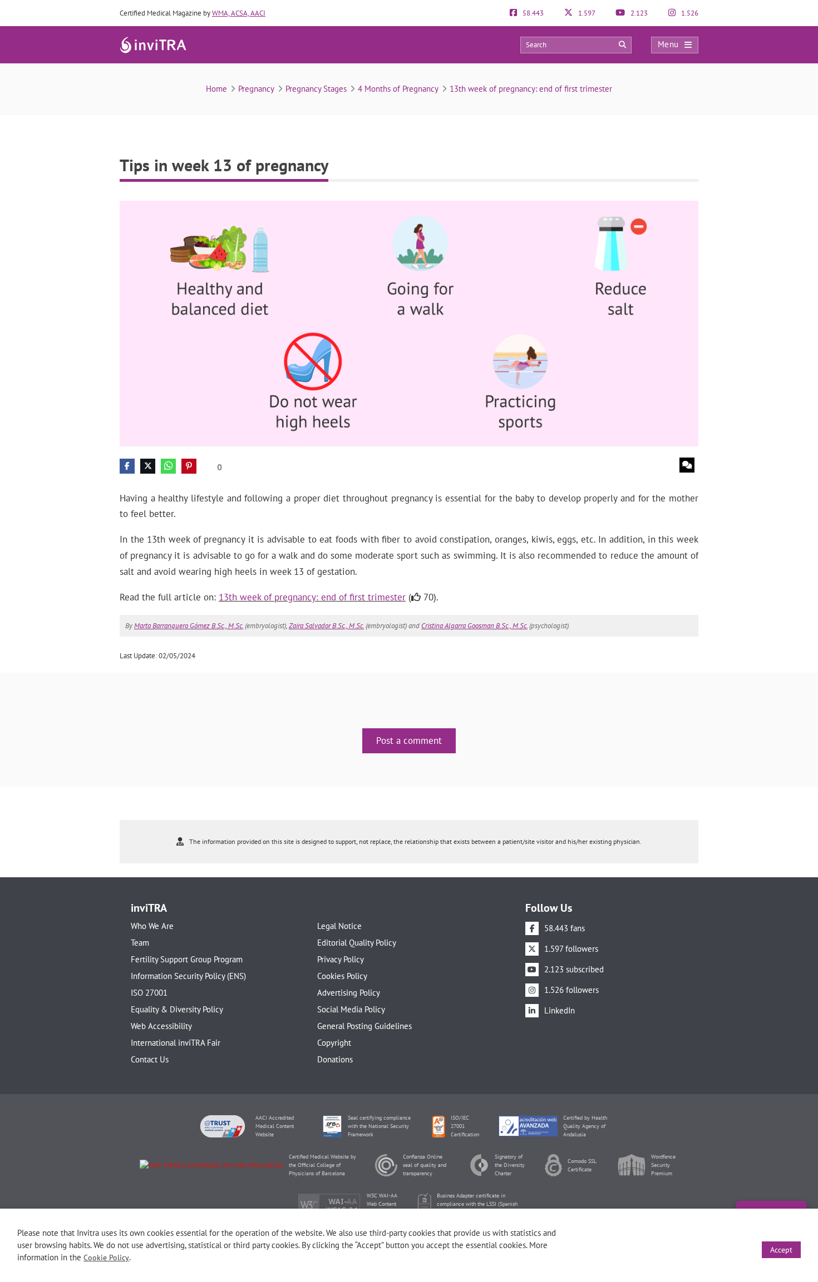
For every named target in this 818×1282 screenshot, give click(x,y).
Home (216, 88)
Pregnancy (256, 88)
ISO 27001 (149, 992)
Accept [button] (781, 1250)
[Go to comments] (686, 465)
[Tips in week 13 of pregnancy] (409, 322)
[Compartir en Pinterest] (188, 466)
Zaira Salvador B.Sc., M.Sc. (326, 625)
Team (140, 942)
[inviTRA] (153, 44)
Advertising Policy (348, 992)
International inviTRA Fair (175, 1042)
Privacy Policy (340, 959)
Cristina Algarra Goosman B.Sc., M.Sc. (474, 625)
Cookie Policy (106, 1257)
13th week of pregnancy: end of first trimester (531, 88)
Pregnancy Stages (316, 88)
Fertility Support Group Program (187, 959)
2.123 (638, 13)
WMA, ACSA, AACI (238, 13)
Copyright (334, 1042)
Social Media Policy (351, 1009)
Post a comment (409, 740)
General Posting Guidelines (364, 1026)
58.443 (532, 13)
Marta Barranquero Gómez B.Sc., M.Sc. (188, 625)
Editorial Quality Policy (356, 942)
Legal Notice (339, 926)
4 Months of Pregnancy (398, 88)
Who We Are (152, 926)
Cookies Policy (342, 976)
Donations (335, 1059)
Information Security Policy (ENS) (188, 976)
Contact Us (150, 1059)
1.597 (585, 13)
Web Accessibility (161, 1026)
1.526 (688, 13)
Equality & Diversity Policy (177, 1009)
